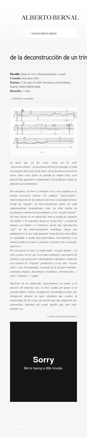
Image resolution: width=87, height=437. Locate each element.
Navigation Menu (44, 33)
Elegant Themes (38, 426)
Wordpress (65, 426)
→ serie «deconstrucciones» (61, 316)
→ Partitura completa (21, 98)
